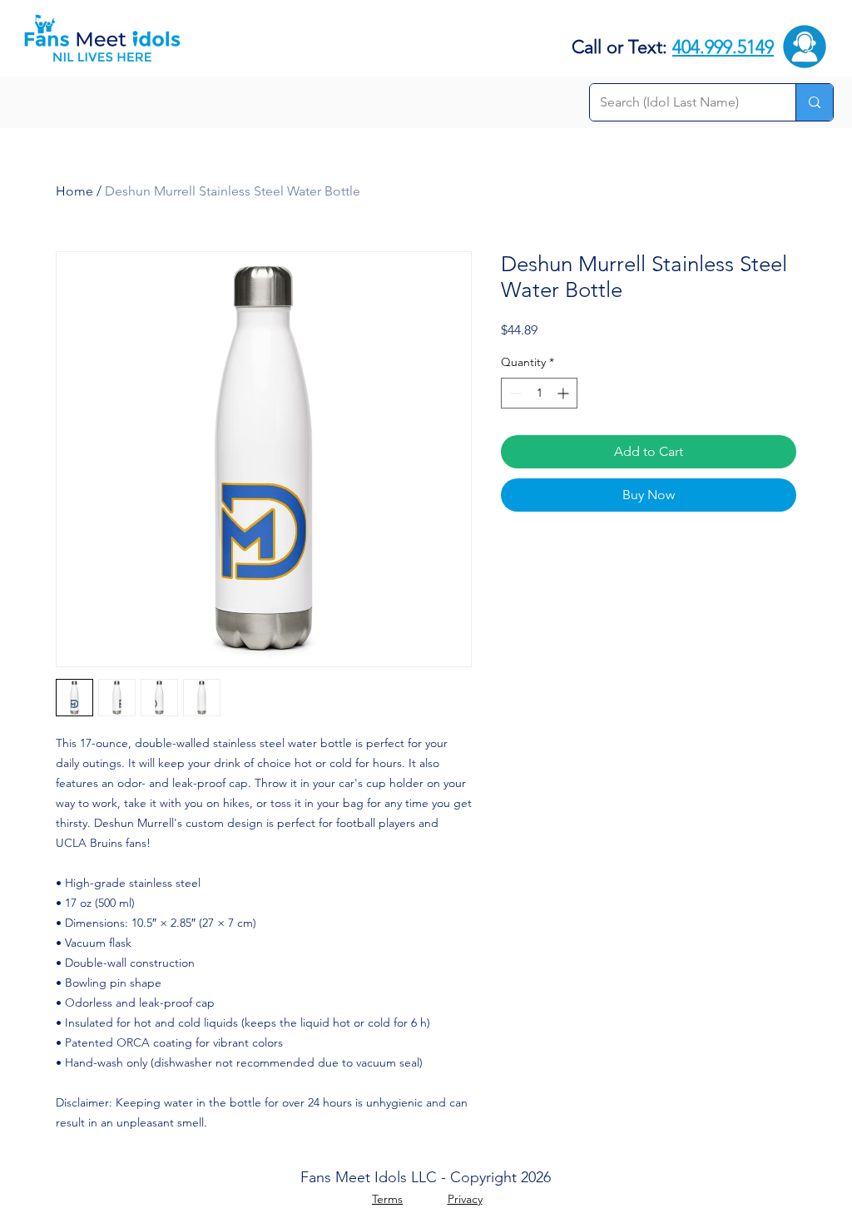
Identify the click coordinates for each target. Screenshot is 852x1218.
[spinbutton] (539, 393)
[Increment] (564, 393)
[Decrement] (513, 393)
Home (74, 191)
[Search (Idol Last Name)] (814, 102)
